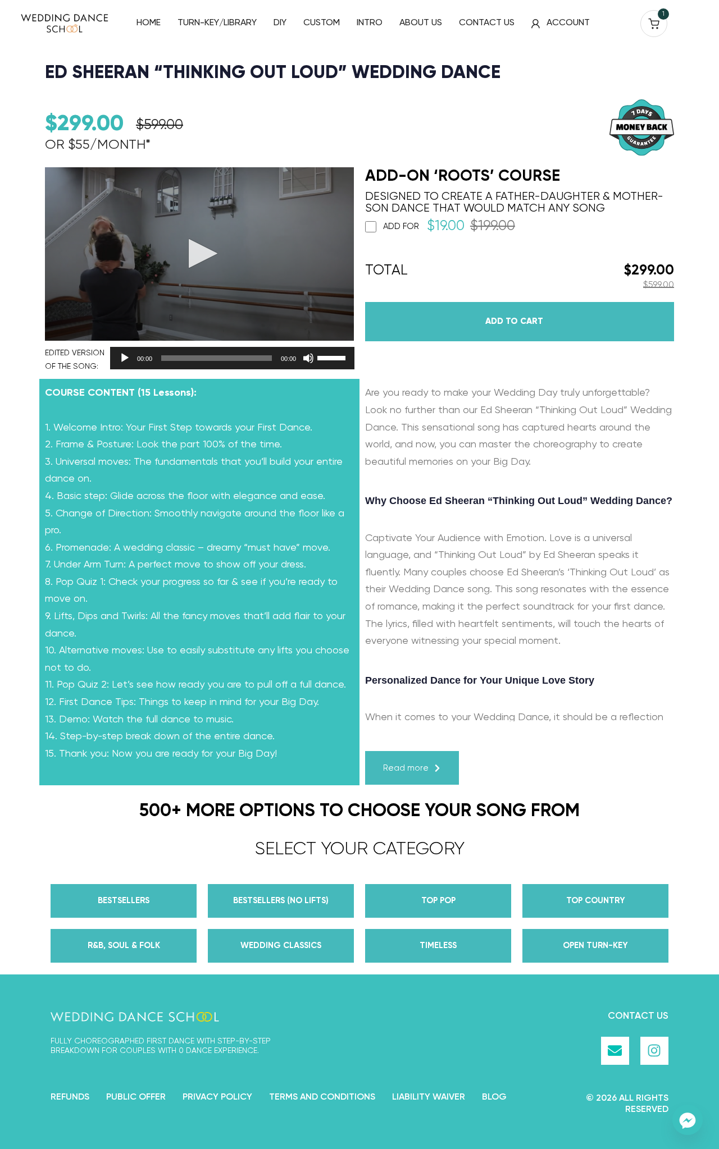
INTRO (370, 23)
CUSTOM (321, 23)
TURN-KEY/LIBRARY (217, 23)
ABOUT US (420, 23)
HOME (148, 23)
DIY (280, 23)
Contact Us (638, 1016)
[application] (229, 358)
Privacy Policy (217, 1097)
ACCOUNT (568, 23)
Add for (449, 227)
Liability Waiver (428, 1097)
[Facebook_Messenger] (687, 1120)
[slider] (333, 357)
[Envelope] (615, 1051)
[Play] (124, 358)
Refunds (70, 1097)
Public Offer (136, 1097)
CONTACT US (487, 23)
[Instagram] (654, 1051)
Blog (494, 1097)
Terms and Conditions (322, 1097)
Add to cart (514, 321)
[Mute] (308, 358)
